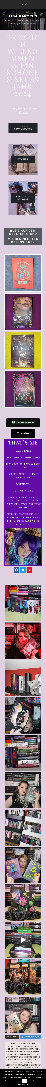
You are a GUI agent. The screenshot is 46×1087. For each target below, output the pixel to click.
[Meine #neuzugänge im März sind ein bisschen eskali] (23, 753)
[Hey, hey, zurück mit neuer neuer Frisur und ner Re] (23, 865)
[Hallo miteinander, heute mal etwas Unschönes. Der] (23, 977)
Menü (24, 4)
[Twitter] (23, 570)
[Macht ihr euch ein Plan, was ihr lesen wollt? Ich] (23, 678)
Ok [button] (24, 1081)
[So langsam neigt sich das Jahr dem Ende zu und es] (23, 902)
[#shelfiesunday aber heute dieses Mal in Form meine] (23, 828)
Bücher (23, 159)
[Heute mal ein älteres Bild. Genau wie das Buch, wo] (23, 790)
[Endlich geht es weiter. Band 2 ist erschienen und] (23, 641)
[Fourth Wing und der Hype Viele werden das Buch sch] (23, 1015)
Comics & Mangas (23, 198)
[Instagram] (29, 570)
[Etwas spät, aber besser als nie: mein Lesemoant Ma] (23, 603)
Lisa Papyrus (23, 16)
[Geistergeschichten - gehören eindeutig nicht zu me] (23, 715)
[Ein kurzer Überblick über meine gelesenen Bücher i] (23, 940)
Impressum (23, 1084)
